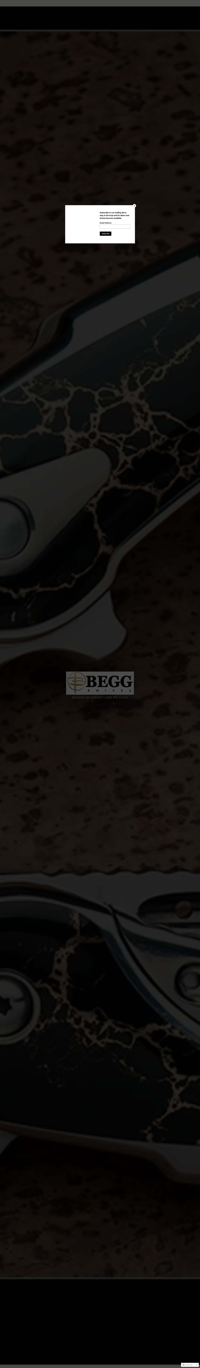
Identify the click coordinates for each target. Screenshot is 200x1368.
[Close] (134, 205)
